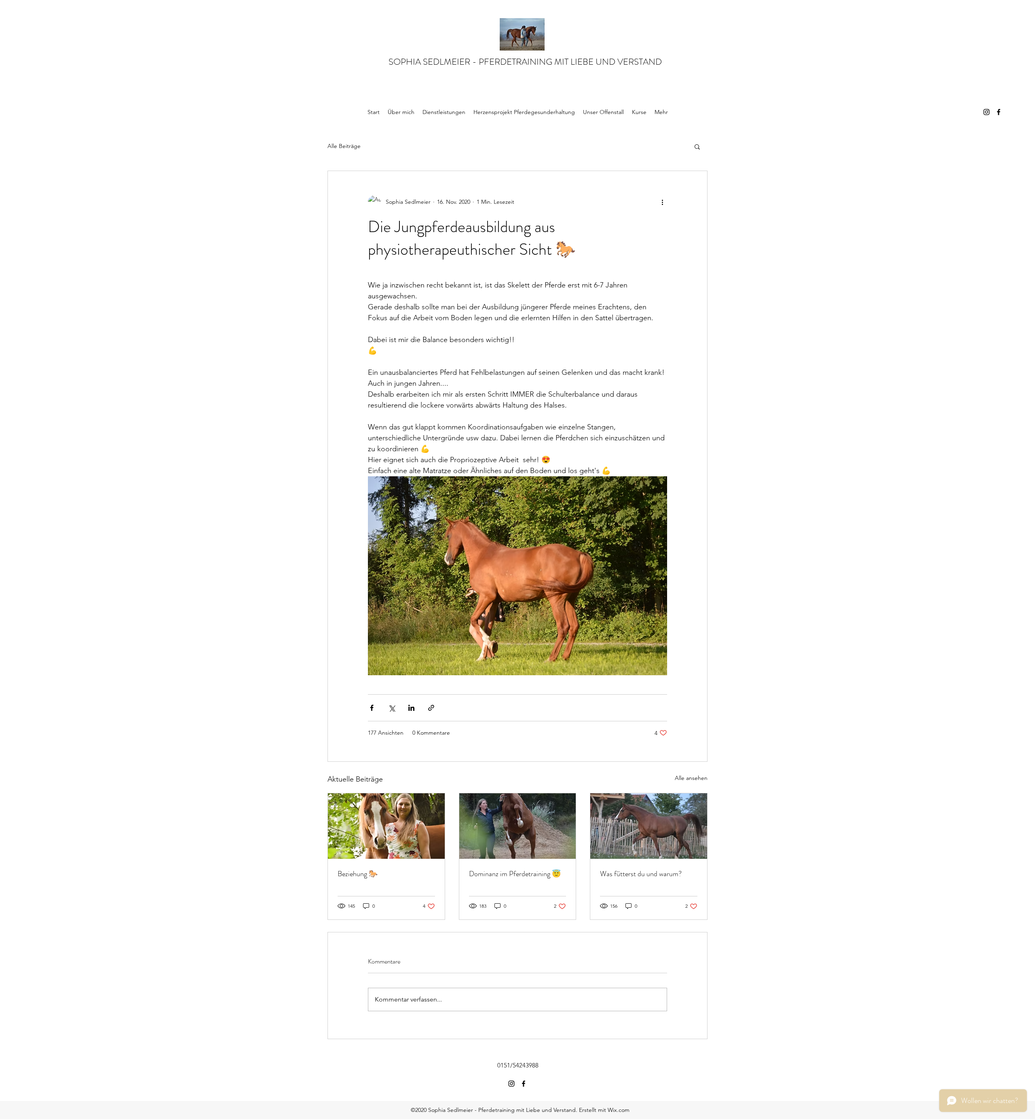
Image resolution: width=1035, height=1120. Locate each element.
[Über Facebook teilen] (372, 708)
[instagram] (986, 112)
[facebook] (999, 112)
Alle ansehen (691, 778)
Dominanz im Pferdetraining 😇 (515, 874)
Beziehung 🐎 (358, 874)
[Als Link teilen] (431, 708)
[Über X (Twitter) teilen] (391, 708)
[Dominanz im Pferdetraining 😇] (517, 826)
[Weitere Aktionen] (662, 202)
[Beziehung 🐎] (386, 826)
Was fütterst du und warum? (641, 874)
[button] (697, 146)
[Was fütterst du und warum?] (648, 826)
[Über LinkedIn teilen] (411, 708)
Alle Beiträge (344, 146)
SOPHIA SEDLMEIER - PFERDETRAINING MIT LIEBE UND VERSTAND (525, 61)
